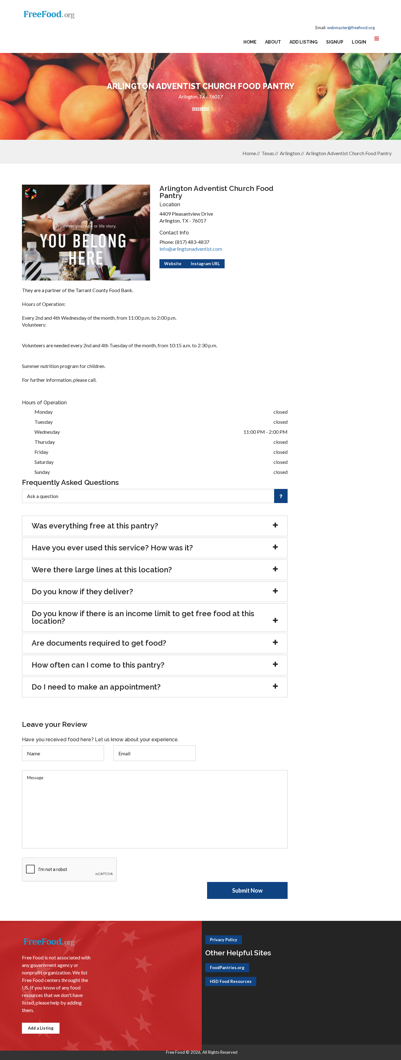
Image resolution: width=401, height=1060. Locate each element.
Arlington (290, 153)
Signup (334, 42)
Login (359, 42)
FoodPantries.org (227, 967)
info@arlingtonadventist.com (190, 249)
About (273, 42)
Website (172, 263)
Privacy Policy (223, 939)
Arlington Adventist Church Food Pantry (349, 153)
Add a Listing (41, 1028)
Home (250, 42)
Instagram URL (205, 263)
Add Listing (303, 42)
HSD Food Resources (231, 981)
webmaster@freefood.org (351, 27)
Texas (268, 153)
